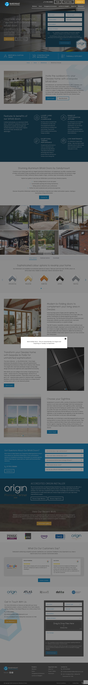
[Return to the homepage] (12, 4)
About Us (73, 6)
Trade (57, 2)
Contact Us (80, 2)
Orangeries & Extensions (50, 6)
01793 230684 (49, 2)
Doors (40, 6)
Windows (34, 6)
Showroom (81, 6)
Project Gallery (68, 2)
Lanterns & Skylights (64, 6)
